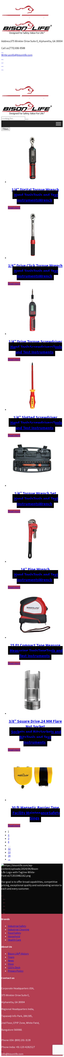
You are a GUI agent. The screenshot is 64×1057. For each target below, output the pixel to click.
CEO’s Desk (14, 967)
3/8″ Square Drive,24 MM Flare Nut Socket (35, 723)
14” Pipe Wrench (35, 569)
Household (14, 936)
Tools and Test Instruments (37, 197)
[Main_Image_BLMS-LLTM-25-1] (32, 637)
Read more (14, 207)
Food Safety (14, 933)
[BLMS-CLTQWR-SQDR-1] (32, 257)
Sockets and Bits (25, 731)
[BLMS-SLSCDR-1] (32, 409)
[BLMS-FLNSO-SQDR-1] (32, 713)
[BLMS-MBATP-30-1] (32, 800)
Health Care (14, 940)
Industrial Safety (17, 926)
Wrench (45, 200)
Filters (6, 129)
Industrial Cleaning (18, 929)
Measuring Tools (24, 650)
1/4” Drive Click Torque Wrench (35, 265)
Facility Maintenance (30, 812)
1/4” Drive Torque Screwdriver (35, 341)
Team (11, 957)
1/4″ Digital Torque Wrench (35, 189)
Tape (42, 650)
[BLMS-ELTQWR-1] (32, 182)
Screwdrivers (41, 346)
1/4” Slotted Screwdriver (35, 417)
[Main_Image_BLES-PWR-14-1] (32, 561)
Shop (11, 964)
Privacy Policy (15, 971)
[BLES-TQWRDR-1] (32, 485)
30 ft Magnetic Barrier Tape (35, 807)
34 (9, 856)
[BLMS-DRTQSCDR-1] (32, 333)
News (11, 960)
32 (9, 849)
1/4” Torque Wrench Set (35, 493)
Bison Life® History (18, 953)
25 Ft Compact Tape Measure (35, 645)
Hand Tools (23, 194)
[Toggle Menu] (58, 123)
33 (9, 852)
